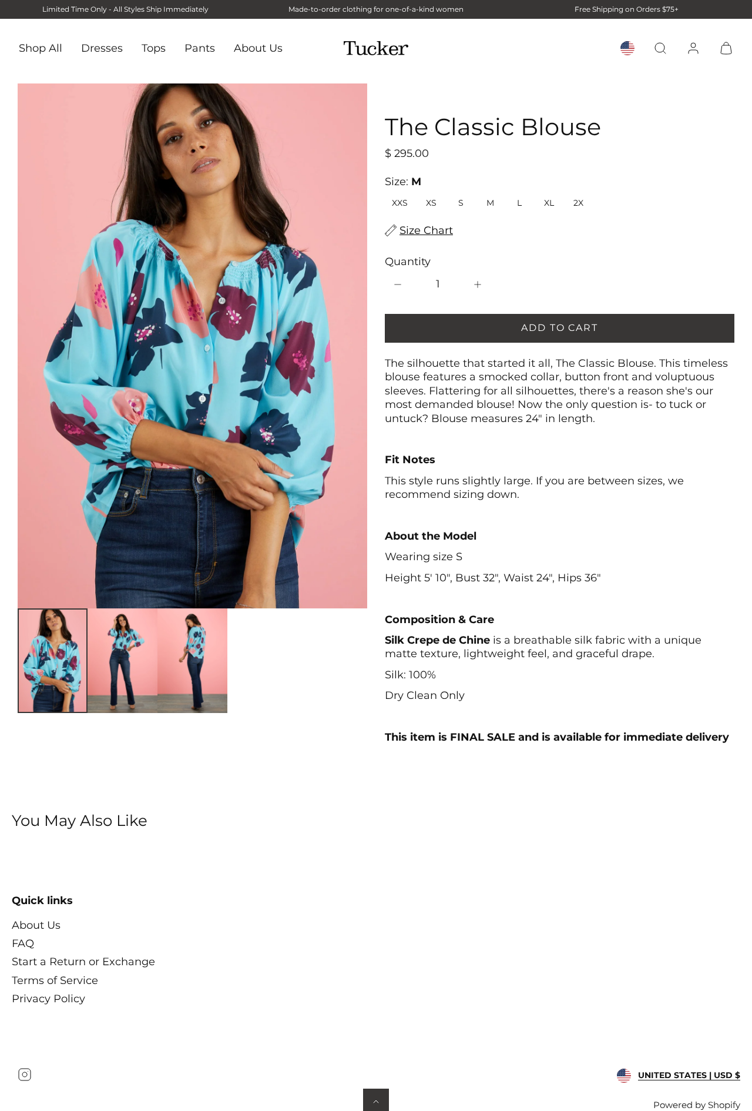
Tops (154, 47)
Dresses (102, 47)
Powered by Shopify (696, 1104)
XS (431, 203)
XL (549, 203)
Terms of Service (55, 980)
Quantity (408, 261)
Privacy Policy (48, 998)
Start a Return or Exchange (83, 961)
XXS (400, 203)
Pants (199, 47)
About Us (258, 47)
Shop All (40, 47)
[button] (660, 48)
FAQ (23, 943)
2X (578, 203)
